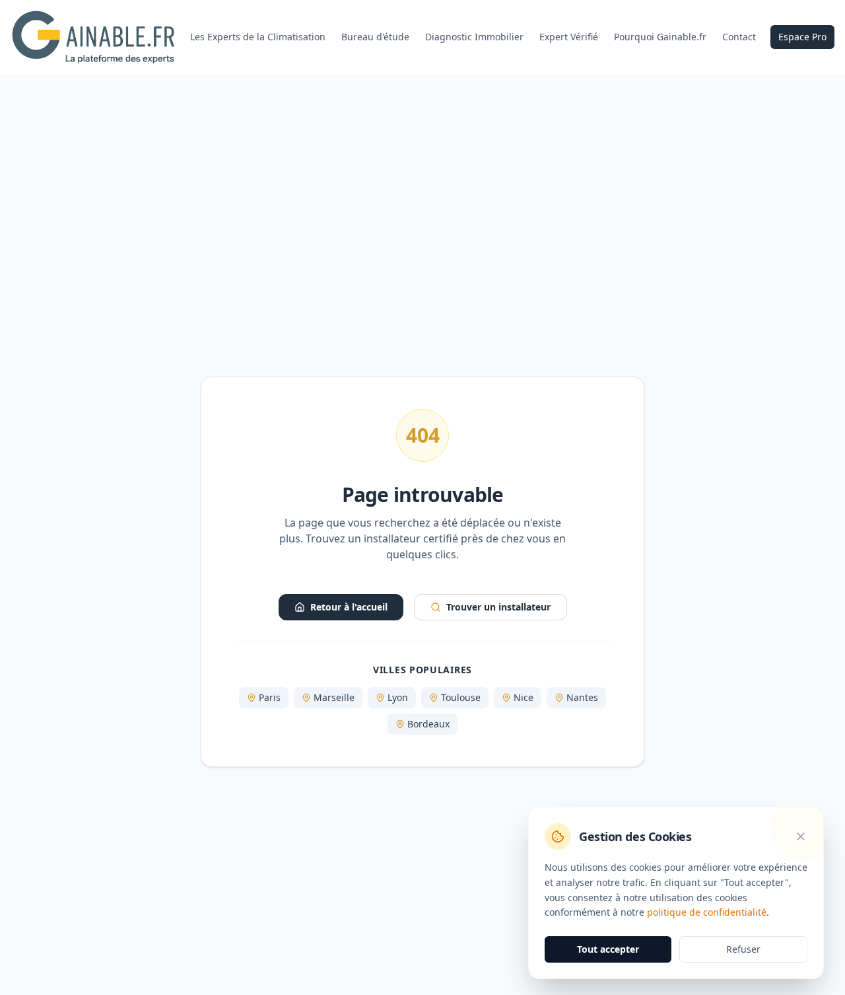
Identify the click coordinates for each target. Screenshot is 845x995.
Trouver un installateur (498, 607)
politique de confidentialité (706, 912)
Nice (523, 697)
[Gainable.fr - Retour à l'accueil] (93, 37)
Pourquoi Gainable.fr (660, 36)
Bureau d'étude (375, 36)
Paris (270, 697)
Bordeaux (428, 724)
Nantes (582, 697)
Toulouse (461, 697)
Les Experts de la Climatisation (257, 36)
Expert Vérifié (568, 36)
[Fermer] (800, 836)
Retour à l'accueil (349, 607)
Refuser (743, 949)
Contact (739, 36)
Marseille (334, 697)
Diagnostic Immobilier (474, 36)
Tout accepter (608, 949)
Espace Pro (802, 36)
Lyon (398, 697)
